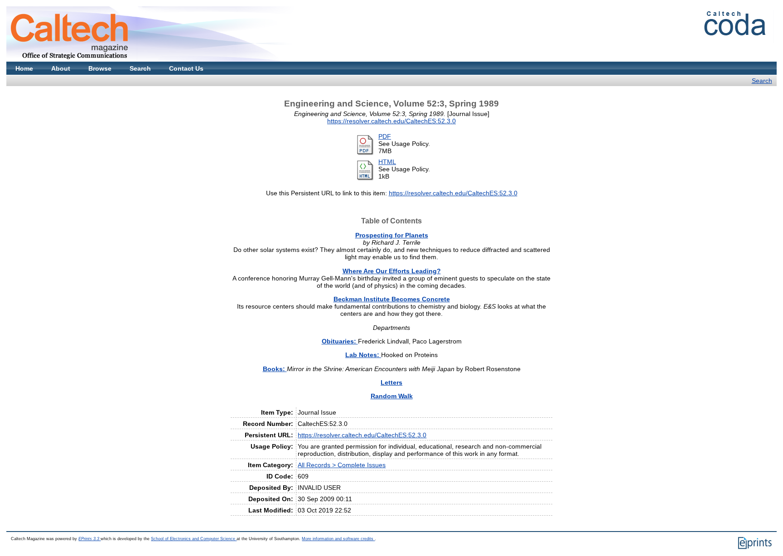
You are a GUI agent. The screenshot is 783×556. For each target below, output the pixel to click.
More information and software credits (338, 539)
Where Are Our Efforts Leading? (392, 271)
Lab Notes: (363, 354)
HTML (387, 161)
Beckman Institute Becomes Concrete (392, 299)
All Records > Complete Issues (342, 465)
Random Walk (392, 396)
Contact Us (186, 68)
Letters (391, 382)
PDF (384, 136)
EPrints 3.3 (89, 539)
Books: (275, 368)
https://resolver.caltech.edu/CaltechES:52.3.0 (391, 121)
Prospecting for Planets (391, 235)
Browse (99, 68)
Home (24, 68)
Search (140, 68)
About (60, 68)
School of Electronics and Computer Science (194, 539)
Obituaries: (340, 341)
